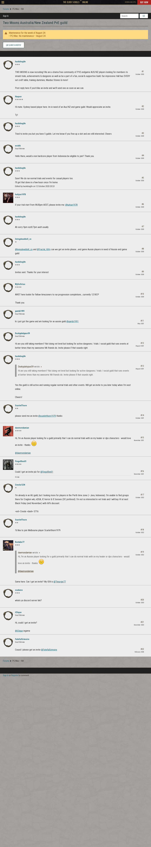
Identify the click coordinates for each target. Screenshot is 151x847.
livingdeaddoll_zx (23, 239)
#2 (143, 106)
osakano (19, 590)
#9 (143, 271)
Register (14, 675)
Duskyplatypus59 (22, 333)
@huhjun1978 (71, 204)
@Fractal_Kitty (44, 249)
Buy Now (144, 2)
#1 (143, 71)
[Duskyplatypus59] (8, 337)
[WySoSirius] (8, 287)
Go (144, 16)
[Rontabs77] (8, 545)
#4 (143, 155)
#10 (142, 294)
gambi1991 (20, 311)
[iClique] (8, 616)
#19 (142, 552)
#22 (142, 649)
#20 (142, 600)
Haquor (18, 96)
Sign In (6, 16)
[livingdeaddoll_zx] (8, 242)
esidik (18, 146)
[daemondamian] (8, 431)
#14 (142, 415)
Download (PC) (130, 2)
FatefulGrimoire (22, 639)
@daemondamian (23, 453)
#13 (142, 366)
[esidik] (8, 149)
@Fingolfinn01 (46, 471)
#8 (143, 249)
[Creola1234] (8, 488)
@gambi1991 (73, 321)
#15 (142, 437)
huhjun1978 (20, 194)
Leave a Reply (14, 45)
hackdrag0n (20, 61)
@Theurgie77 (60, 581)
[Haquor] (8, 100)
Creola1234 (20, 485)
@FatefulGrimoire (49, 649)
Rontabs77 (19, 542)
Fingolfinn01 (20, 461)
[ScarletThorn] (8, 409)
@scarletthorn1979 (47, 415)
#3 (143, 133)
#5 (143, 178)
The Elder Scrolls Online (75, 2)
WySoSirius (20, 284)
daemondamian (22, 428)
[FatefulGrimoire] (8, 642)
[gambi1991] (8, 314)
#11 (142, 321)
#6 (143, 204)
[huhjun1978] (8, 198)
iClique (18, 612)
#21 (142, 622)
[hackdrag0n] (8, 65)
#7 (143, 226)
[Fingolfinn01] (8, 465)
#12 (142, 343)
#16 (142, 471)
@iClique (19, 630)
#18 (142, 529)
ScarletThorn (21, 405)
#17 (142, 494)
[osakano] (8, 593)
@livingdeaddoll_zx (24, 249)
